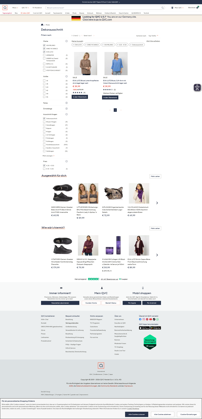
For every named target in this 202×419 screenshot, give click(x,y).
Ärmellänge (47, 109)
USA (90, 374)
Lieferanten (45, 337)
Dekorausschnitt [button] (137, 45)
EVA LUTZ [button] (78, 45)
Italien (106, 374)
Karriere (117, 340)
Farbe (45, 103)
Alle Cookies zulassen (137, 414)
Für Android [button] (151, 303)
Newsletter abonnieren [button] (60, 303)
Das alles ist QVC (120, 323)
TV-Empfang (118, 347)
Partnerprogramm (96, 334)
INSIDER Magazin (96, 319)
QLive (43, 330)
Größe (45, 76)
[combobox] (103, 8)
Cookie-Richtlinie (133, 408)
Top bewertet (57, 13)
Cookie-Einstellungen (188, 414)
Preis (45, 161)
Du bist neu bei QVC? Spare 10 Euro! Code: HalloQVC (100, 2)
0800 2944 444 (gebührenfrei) (51, 326)
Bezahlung (69, 334)
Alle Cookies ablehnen (162, 414)
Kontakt (43, 323)
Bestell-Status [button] (111, 303)
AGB (71, 386)
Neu (16, 13)
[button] (175, 8)
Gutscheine (94, 326)
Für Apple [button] (132, 303)
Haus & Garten (123, 13)
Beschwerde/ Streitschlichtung (76, 351)
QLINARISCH (136, 13)
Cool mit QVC (37, 13)
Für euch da (94, 337)
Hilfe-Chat (44, 319)
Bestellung (69, 319)
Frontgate (59, 394)
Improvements (84, 394)
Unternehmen (119, 319)
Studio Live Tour (119, 350)
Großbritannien (98, 374)
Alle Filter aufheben (153, 41)
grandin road (74, 394)
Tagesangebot (7, 13)
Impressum (128, 386)
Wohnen (99, 13)
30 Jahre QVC (25, 13)
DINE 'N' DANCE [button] (93, 45)
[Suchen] (163, 8)
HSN (42, 394)
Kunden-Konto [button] (91, 303)
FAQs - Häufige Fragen (73, 344)
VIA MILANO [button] (108, 45)
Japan (111, 374)
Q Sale (67, 13)
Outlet (116, 354)
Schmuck (90, 13)
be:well (47, 13)
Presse (43, 334)
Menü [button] (14, 8)
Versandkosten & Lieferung (75, 330)
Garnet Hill (66, 394)
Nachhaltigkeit (119, 326)
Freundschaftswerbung (98, 330)
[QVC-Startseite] (42, 25)
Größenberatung (71, 326)
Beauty (81, 13)
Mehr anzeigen (48, 156)
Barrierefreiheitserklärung (123, 330)
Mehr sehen (155, 176)
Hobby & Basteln (110, 13)
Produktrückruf (46, 341)
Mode (74, 13)
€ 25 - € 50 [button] (122, 45)
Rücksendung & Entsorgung (75, 337)
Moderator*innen (120, 343)
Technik (146, 13)
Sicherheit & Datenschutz (74, 341)
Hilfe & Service (70, 348)
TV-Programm (95, 323)
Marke (45, 41)
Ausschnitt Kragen (50, 114)
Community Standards (109, 386)
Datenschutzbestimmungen (86, 386)
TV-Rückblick (37, 8)
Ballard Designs (49, 394)
